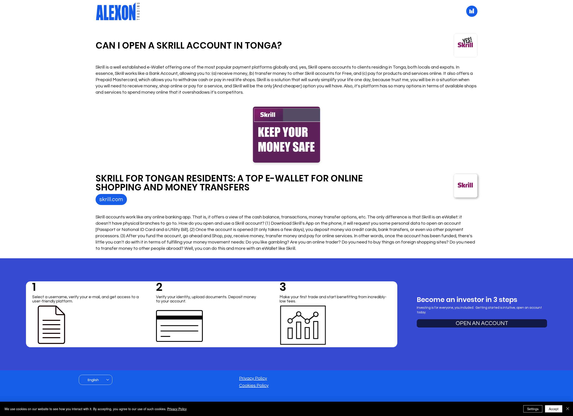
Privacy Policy (253, 378)
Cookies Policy (254, 385)
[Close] (567, 408)
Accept (553, 409)
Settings (533, 409)
